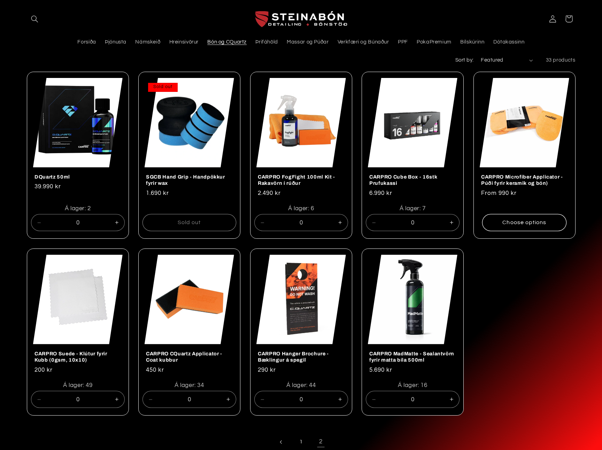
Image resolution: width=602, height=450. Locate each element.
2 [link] (321, 442)
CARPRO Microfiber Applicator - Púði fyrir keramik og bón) (522, 180)
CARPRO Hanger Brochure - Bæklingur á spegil (293, 357)
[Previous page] (281, 442)
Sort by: (464, 60)
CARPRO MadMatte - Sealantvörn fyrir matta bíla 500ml (411, 357)
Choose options (524, 222)
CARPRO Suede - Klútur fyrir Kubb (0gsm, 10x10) (70, 357)
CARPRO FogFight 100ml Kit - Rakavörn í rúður (296, 180)
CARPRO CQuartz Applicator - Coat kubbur (184, 357)
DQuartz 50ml (52, 177)
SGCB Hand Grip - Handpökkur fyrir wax (185, 180)
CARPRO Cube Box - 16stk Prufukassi (403, 180)
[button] (35, 19)
